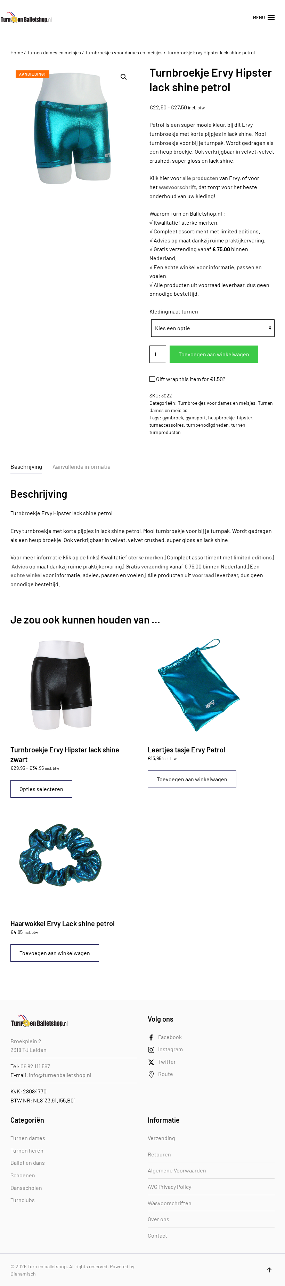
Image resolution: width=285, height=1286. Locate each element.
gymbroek (172, 417)
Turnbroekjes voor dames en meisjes (124, 52)
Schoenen (22, 1175)
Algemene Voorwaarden (177, 1170)
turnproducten (165, 432)
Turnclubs (22, 1199)
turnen (238, 425)
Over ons (158, 1219)
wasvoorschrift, (178, 187)
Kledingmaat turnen (173, 311)
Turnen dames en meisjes (54, 52)
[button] (264, 17)
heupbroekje (221, 417)
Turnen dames (27, 1137)
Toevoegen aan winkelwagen (214, 354)
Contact (157, 1235)
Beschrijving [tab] (26, 466)
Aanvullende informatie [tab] (81, 466)
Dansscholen (26, 1187)
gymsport (196, 417)
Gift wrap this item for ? (190, 378)
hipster (244, 417)
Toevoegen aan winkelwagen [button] (192, 779)
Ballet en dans (27, 1162)
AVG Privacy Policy (169, 1186)
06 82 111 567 (35, 1066)
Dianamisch (23, 1274)
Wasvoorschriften (170, 1203)
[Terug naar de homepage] (26, 17)
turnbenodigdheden (207, 425)
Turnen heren (26, 1150)
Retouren (159, 1154)
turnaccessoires (166, 425)
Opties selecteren (41, 788)
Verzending (161, 1137)
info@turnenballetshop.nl (60, 1074)
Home (16, 52)
